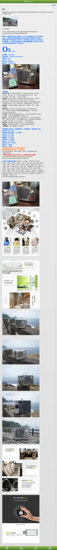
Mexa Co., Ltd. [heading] (29, 1)
